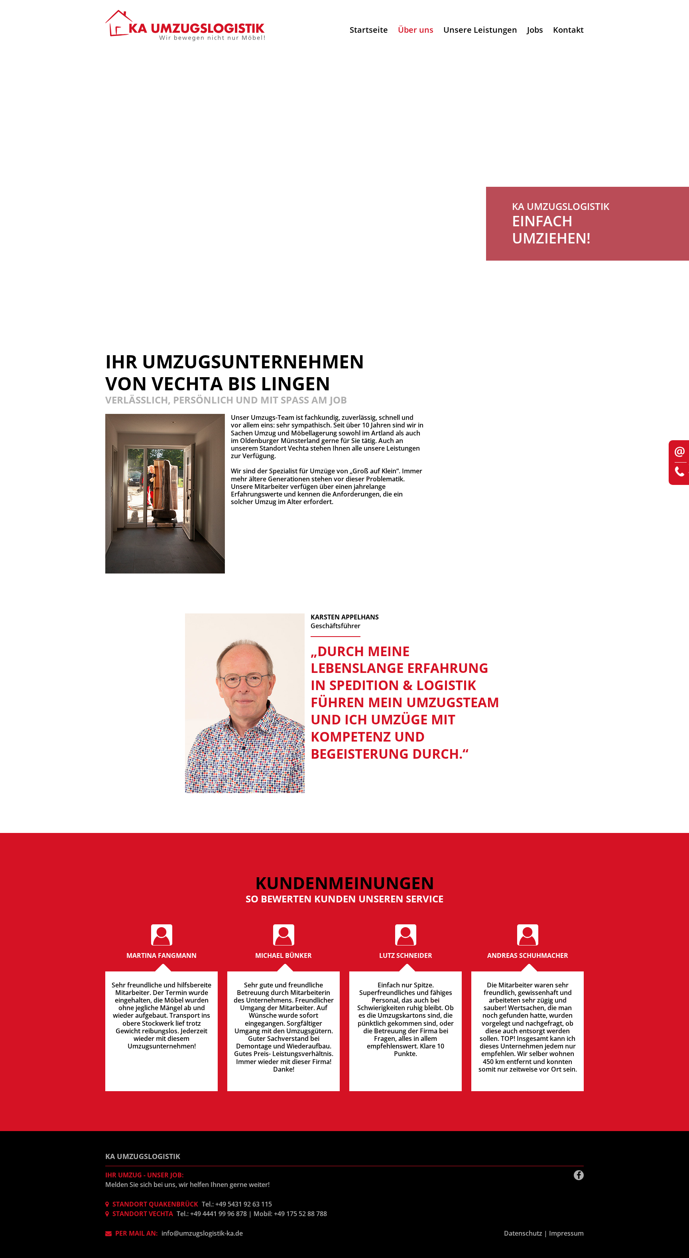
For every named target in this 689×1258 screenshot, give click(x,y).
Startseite (369, 29)
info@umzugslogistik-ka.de (202, 1233)
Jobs (535, 29)
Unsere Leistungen (480, 29)
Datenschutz (523, 1233)
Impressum (566, 1233)
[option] (344, 190)
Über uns (415, 29)
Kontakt (568, 29)
